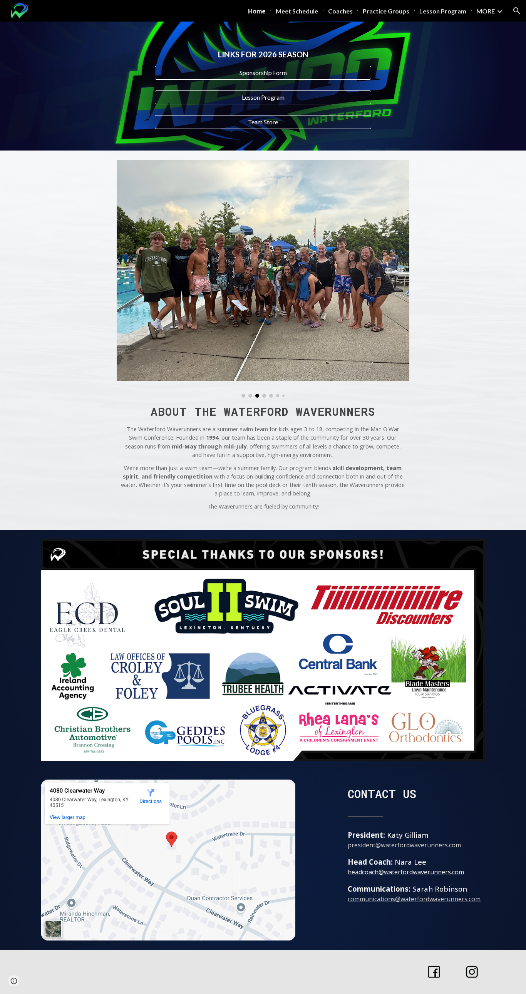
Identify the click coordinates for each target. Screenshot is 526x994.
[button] (517, 11)
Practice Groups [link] (386, 11)
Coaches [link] (340, 11)
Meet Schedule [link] (297, 11)
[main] (263, 54)
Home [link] (257, 11)
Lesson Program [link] (442, 11)
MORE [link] (485, 11)
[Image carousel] (263, 279)
